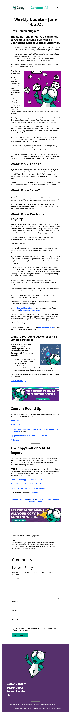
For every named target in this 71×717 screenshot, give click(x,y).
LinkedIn (39, 499)
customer (15, 544)
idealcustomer (23, 546)
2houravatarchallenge (19, 543)
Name (15, 602)
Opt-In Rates (15, 431)
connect (39, 543)
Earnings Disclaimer (39, 708)
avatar (34, 543)
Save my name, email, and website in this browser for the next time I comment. (35, 629)
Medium (56, 499)
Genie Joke (15, 420)
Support (59, 708)
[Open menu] (58, 8)
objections (45, 546)
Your (56, 429)
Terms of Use (27, 708)
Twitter (32, 499)
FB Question (15, 440)
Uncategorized (23, 536)
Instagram (23, 499)
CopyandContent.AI (24, 308)
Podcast (32, 501)
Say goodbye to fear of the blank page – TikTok (29, 436)
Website (15, 619)
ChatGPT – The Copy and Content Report (26, 479)
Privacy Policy (51, 708)
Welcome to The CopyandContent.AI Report (28, 488)
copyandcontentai (48, 543)
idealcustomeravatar (34, 546)
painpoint (52, 546)
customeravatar (34, 544)
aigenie (29, 543)
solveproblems (16, 548)
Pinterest (48, 499)
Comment (16, 578)
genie (47, 544)
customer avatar (24, 544)
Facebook (14, 499)
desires (42, 544)
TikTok (39, 501)
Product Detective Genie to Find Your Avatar (28, 484)
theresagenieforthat (28, 548)
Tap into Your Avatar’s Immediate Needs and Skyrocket (32, 429)
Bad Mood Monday (18, 425)
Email (14, 610)
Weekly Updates (33, 536)
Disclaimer (18, 708)
